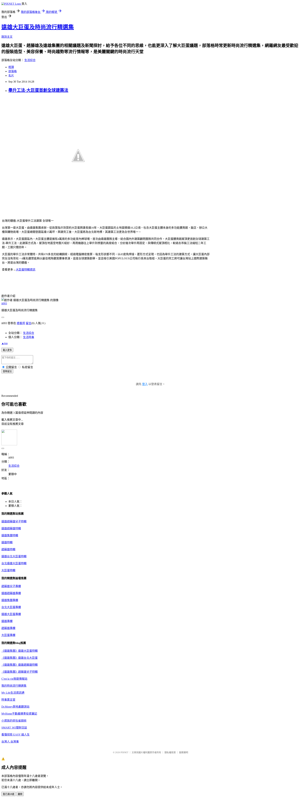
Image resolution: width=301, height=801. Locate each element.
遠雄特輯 (7, 542)
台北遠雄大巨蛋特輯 (13, 563)
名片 (11, 75)
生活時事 (28, 337)
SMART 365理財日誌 (14, 727)
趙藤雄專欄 (8, 628)
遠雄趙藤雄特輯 (11, 528)
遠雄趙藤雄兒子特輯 (13, 521)
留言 (28, 323)
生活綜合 (30, 60)
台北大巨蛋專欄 (11, 607)
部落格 (12, 71)
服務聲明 (183, 752)
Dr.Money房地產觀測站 (15, 706)
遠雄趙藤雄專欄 (11, 593)
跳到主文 (7, 36)
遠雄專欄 (7, 621)
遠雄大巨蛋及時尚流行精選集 (37, 27)
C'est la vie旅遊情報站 (14, 678)
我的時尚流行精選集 (13, 685)
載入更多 (7, 350)
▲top (4, 343)
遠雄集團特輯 (9, 535)
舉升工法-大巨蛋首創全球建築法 (38, 90)
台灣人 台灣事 (10, 741)
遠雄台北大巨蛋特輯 (13, 556)
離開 (20, 794)
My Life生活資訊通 (12, 692)
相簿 (11, 67)
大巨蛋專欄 (8, 635)
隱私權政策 (170, 752)
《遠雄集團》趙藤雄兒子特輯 (19, 671)
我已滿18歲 (8, 794)
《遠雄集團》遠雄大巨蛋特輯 (19, 650)
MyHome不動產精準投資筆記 (19, 713)
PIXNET (124, 752)
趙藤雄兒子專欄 (11, 586)
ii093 (4, 303)
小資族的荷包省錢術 (13, 720)
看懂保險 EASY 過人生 (15, 734)
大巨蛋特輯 (8, 570)
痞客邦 (21, 323)
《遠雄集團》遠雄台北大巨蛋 (19, 657)
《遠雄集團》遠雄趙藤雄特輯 (19, 664)
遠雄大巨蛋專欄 (11, 614)
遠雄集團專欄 (9, 600)
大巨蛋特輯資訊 (25, 269)
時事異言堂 (8, 699)
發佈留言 (7, 371)
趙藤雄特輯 (8, 549)
